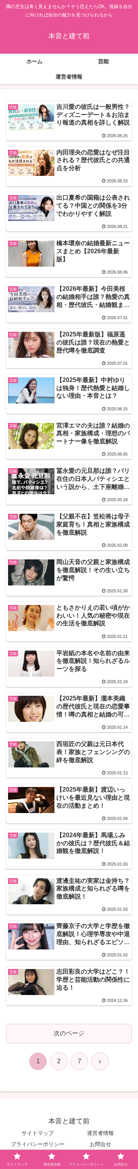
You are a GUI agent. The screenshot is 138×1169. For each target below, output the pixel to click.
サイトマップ (37, 1133)
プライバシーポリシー (37, 1144)
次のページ (69, 1033)
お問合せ (100, 1144)
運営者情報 (100, 1133)
